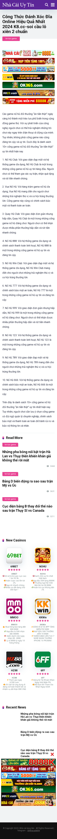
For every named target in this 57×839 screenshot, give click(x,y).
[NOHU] (43, 562)
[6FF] (43, 666)
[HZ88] (14, 666)
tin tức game (11, 38)
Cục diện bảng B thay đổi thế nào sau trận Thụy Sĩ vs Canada (27, 508)
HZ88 (14, 670)
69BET (14, 566)
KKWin (43, 617)
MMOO (14, 617)
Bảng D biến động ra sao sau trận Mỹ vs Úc (37, 733)
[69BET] (14, 562)
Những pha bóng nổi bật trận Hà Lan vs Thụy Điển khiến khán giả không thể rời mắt (26, 456)
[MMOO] (14, 613)
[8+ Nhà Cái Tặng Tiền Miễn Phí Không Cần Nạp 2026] (18, 4)
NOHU (42, 566)
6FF (43, 670)
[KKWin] (43, 613)
